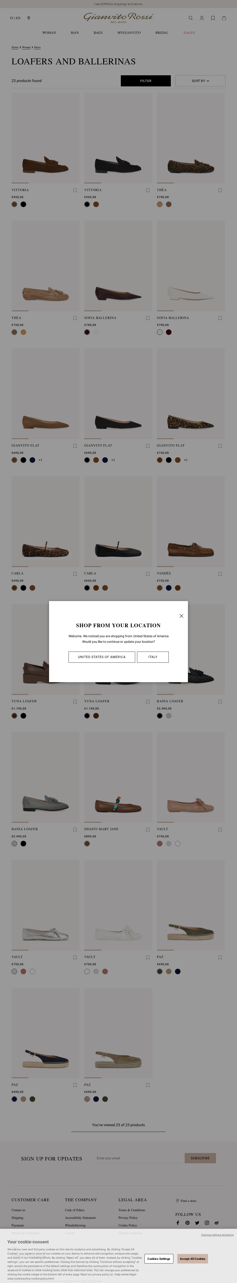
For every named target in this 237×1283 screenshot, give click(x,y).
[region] (118, 1256)
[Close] (181, 615)
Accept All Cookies (193, 1258)
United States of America (102, 657)
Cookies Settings (158, 1258)
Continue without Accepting (217, 1234)
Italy (152, 657)
